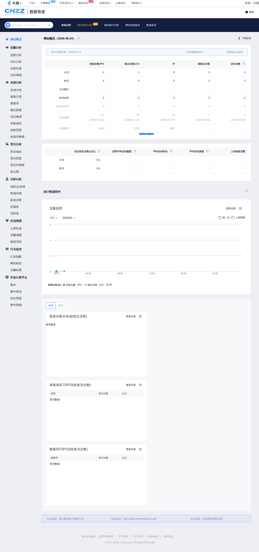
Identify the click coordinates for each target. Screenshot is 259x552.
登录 (248, 3)
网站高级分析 (85, 25)
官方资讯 (138, 536)
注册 (256, 3)
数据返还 (151, 25)
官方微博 (123, 536)
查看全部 (231, 208)
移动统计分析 (111, 25)
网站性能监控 (132, 25)
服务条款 (153, 536)
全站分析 (66, 25)
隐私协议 (168, 536)
